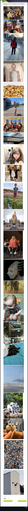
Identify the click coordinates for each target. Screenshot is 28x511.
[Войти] (1, 3)
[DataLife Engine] (1, 1)
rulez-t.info (4, 1)
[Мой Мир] (5, 498)
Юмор (7, 1)
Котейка (20, 498)
